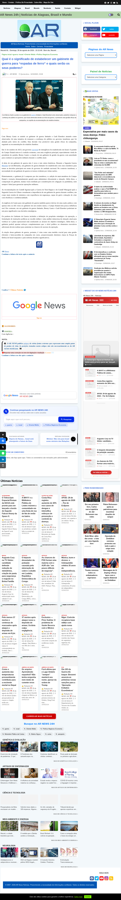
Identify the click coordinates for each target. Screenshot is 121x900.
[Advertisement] (101, 325)
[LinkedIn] (3, 459)
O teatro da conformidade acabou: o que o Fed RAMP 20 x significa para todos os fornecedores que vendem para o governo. (106, 191)
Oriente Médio (30, 54)
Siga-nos (5, 128)
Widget (78, 8)
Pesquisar (67, 419)
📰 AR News (94, 300)
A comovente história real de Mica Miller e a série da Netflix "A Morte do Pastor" (106, 149)
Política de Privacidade (24, 2)
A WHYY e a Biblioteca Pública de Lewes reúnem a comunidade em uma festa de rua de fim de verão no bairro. (106, 371)
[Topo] (3, 435)
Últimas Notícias (16, 290)
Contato (11, 2)
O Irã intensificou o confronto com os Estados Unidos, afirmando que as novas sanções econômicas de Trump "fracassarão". (106, 256)
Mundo (36, 8)
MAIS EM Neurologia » (69, 867)
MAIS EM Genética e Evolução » (66, 761)
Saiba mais (78, 897)
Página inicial (7, 54)
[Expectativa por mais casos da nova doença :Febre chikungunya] (101, 110)
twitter (112, 29)
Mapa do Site (48, 2)
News (7, 251)
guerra (15, 54)
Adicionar (39, 395)
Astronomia (89, 305)
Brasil (27, 8)
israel (21, 54)
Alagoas (17, 8)
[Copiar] (3, 465)
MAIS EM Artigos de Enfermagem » (64, 787)
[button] (118, 14)
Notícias (7, 8)
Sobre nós (38, 2)
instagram (93, 35)
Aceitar (87, 897)
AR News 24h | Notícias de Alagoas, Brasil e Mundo (36, 14)
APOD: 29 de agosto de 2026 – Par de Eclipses (106, 394)
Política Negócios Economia (47, 54)
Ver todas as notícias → (101, 472)
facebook (93, 29)
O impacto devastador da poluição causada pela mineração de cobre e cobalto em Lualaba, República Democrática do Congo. (107, 451)
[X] (3, 447)
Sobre (33, 46)
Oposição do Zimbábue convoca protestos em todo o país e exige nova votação (110, 543)
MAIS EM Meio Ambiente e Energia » (64, 840)
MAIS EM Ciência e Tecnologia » (66, 814)
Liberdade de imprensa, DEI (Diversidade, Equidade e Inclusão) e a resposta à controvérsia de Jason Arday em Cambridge (106, 240)
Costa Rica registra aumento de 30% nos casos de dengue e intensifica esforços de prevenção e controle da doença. (107, 382)
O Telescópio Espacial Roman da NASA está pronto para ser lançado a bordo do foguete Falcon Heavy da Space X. (101, 360)
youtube (112, 35)
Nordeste (47, 8)
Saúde (57, 8)
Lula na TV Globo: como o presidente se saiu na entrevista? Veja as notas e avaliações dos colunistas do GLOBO (106, 162)
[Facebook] (3, 441)
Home (4, 2)
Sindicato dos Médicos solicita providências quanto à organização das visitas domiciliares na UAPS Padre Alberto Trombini (105, 272)
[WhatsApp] (3, 453)
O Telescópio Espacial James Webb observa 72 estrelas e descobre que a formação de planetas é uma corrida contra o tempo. (105, 223)
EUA (98, 305)
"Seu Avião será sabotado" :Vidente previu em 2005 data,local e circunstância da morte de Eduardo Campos (104, 176)
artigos (26, 343)
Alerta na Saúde (107, 305)
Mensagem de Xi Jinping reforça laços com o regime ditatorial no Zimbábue (110, 575)
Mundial (5, 166)
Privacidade (48, 46)
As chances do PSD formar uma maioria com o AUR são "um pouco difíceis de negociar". (105, 462)
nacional (35, 150)
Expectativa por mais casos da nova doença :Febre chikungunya (100, 135)
